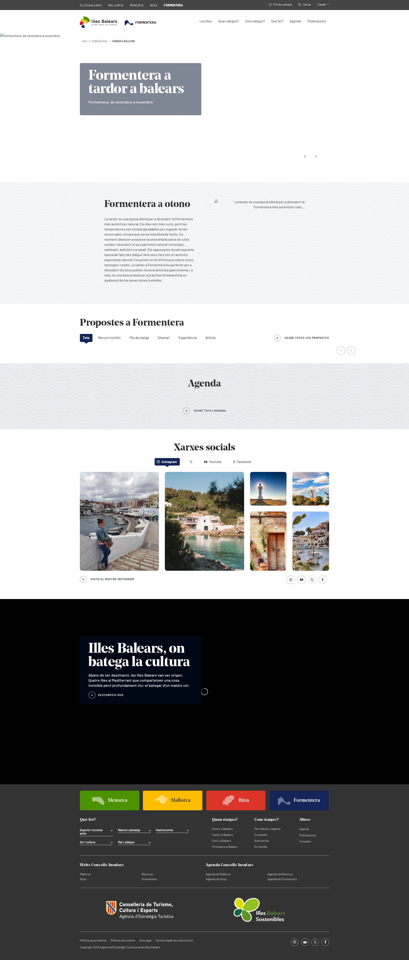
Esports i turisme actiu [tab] (91, 831)
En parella (260, 834)
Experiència (188, 337)
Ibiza (83, 879)
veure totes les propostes (307, 337)
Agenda (295, 21)
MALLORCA (116, 5)
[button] (341, 351)
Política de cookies (123, 940)
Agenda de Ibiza (216, 879)
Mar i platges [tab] (126, 842)
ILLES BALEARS (91, 5)
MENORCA (137, 5)
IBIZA (153, 5)
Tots (86, 337)
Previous (305, 156)
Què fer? (277, 21)
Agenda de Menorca (280, 874)
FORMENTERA (173, 5)
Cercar (307, 4)
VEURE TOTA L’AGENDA (210, 410)
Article (210, 337)
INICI (84, 41)
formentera (100, 41)
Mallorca (85, 874)
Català (321, 4)
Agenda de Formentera (282, 879)
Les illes (206, 21)
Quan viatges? (228, 21)
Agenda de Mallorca (218, 874)
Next (316, 156)
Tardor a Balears (222, 834)
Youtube (215, 462)
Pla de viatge (139, 337)
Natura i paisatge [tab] (129, 830)
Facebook (244, 462)
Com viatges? (255, 21)
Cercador (305, 841)
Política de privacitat (93, 940)
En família (260, 846)
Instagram (169, 462)
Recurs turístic (109, 337)
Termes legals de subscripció (174, 940)
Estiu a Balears (221, 840)
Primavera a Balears (225, 846)
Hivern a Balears (222, 829)
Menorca (147, 874)
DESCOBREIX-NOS (111, 695)
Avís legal (145, 940)
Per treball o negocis (267, 829)
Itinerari (164, 337)
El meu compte (282, 4)
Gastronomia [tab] (164, 830)
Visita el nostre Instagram (112, 579)
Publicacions (317, 21)
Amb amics (261, 840)
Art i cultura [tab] (87, 842)
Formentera (149, 879)
